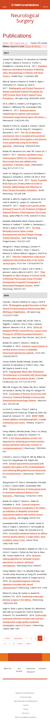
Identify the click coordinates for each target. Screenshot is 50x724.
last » (29, 643)
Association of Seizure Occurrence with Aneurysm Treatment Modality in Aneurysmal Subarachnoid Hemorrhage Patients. (24, 397)
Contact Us (46, 657)
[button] (45, 4)
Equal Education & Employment (25, 701)
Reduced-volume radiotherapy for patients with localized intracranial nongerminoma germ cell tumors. (24, 113)
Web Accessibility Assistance (25, 717)
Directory (25, 713)
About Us (7, 668)
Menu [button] (5, 7)
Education (31, 668)
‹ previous (17, 638)
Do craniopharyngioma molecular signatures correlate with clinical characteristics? (21, 584)
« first (7, 638)
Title (11, 43)
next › (20, 643)
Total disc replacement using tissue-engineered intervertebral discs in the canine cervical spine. (24, 260)
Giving (25, 709)
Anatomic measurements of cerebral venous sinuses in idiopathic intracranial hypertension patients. (25, 349)
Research (31, 672)
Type (16, 43)
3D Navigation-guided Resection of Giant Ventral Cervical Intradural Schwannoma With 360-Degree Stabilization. (25, 308)
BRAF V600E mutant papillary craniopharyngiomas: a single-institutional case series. (25, 419)
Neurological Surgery (25, 18)
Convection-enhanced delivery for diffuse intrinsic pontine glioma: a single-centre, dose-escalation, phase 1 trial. (25, 536)
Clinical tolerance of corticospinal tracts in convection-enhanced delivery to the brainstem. (24, 492)
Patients (42, 668)
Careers (26, 705)
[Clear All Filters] (32, 46)
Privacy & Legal (25, 697)
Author (6, 43)
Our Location (4, 657)
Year (23, 43)
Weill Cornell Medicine (25, 683)
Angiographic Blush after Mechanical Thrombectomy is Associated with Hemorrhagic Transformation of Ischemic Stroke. (25, 375)
